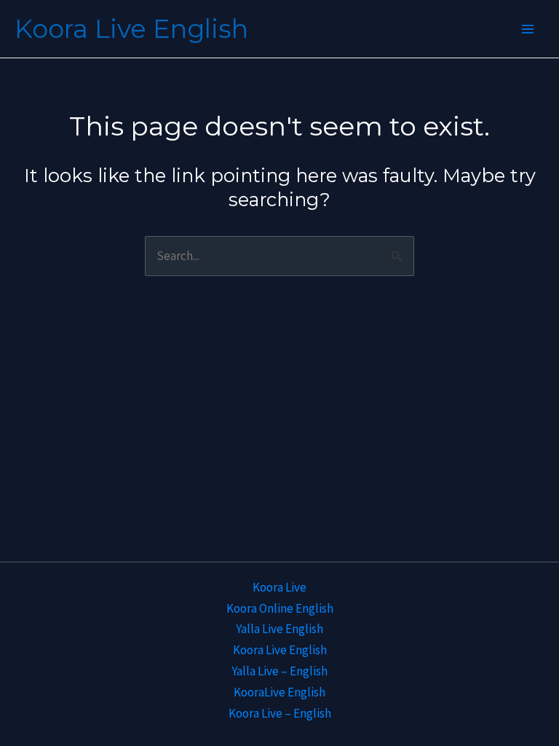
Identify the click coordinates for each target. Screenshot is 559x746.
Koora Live (279, 587)
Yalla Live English (279, 629)
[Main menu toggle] (528, 29)
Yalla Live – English (279, 671)
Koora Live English (131, 28)
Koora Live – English (280, 713)
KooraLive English (279, 692)
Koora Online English (279, 608)
